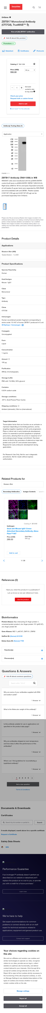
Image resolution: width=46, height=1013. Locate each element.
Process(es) (9, 658)
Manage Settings (23, 991)
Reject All (23, 998)
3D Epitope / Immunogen (11, 325)
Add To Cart (23, 104)
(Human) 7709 (19, 641)
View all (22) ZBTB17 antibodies (23, 32)
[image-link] (19, 153)
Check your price (16, 96)
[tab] (23, 650)
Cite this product (23, 599)
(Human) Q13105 (16, 636)
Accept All (23, 1006)
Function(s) (8, 650)
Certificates (24, 51)
